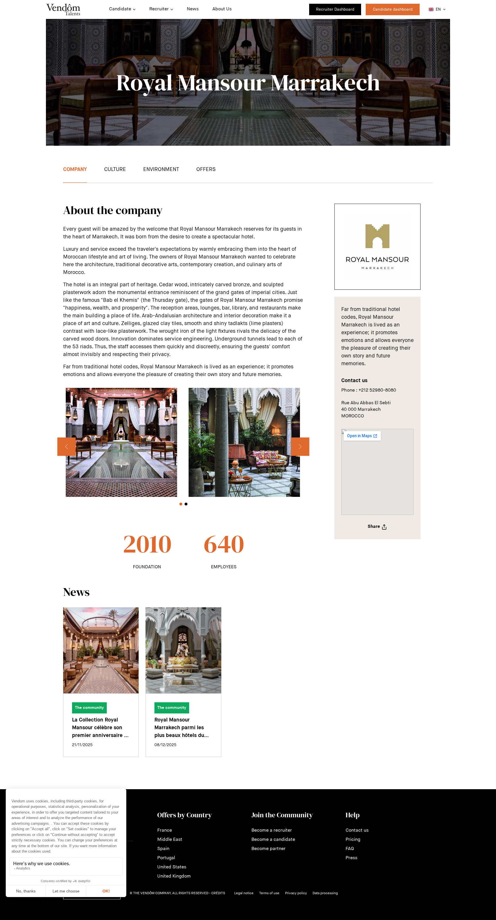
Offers (206, 169)
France (164, 830)
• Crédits (217, 893)
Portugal (166, 858)
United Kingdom (174, 876)
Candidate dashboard (392, 9)
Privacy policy (296, 893)
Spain (163, 849)
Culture (115, 169)
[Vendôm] (63, 9)
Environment (161, 169)
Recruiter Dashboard (335, 9)
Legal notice (243, 893)
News (193, 9)
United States (171, 867)
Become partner (268, 849)
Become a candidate (273, 839)
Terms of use (269, 893)
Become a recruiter (271, 830)
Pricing (353, 839)
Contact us (357, 830)
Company (75, 169)
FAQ (350, 849)
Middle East (169, 839)
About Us (222, 9)
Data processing (325, 893)
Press (351, 858)
